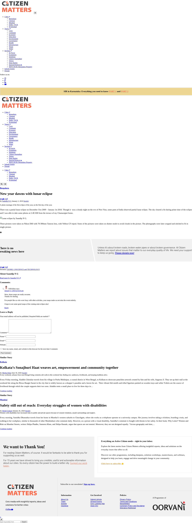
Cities (6, 17)
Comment (4, 333)
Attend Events (96, 502)
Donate (7, 71)
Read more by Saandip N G (10, 278)
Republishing (125, 504)
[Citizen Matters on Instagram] (7, 510)
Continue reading (6, 391)
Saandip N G (6, 201)
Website (3, 345)
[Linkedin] (5, 82)
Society (26, 201)
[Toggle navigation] (5, 184)
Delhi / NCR (13, 25)
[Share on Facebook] (7, 199)
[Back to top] (0, 517)
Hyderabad (13, 27)
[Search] (1, 184)
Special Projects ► (15, 65)
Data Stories (13, 63)
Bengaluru (12, 19)
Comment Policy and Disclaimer (132, 506)
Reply (6, 308)
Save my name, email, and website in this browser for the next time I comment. (30, 349)
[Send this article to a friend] (1, 199)
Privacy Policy (125, 499)
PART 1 (112, 91)
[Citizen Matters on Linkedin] (10, 510)
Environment (13, 39)
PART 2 (124, 91)
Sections (7, 51)
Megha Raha (6, 373)
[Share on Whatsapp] (5, 199)
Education (12, 37)
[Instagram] (5, 78)
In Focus (12, 53)
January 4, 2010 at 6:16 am (13, 291)
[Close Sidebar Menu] (35, 13)
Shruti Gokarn (7, 411)
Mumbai (12, 23)
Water (11, 49)
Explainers (12, 55)
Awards (64, 504)
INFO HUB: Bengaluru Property (20, 67)
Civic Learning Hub (97, 504)
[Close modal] (1, 519)
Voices (11, 61)
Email (2, 341)
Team (63, 502)
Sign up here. (89, 484)
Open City (94, 506)
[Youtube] (5, 84)
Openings (64, 506)
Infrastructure (13, 45)
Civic (11, 31)
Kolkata (3, 362)
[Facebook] (5, 80)
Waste (11, 47)
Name (3, 336)
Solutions (12, 57)
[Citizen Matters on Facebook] (8, 510)
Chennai (12, 21)
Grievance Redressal (128, 508)
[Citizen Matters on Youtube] (12, 510)
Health (11, 43)
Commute (12, 33)
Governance (13, 41)
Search (24, 522)
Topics (7, 29)
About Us (64, 499)
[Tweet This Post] (3, 199)
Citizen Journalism (15, 59)
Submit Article (9, 69)
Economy (12, 35)
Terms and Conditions (128, 502)
